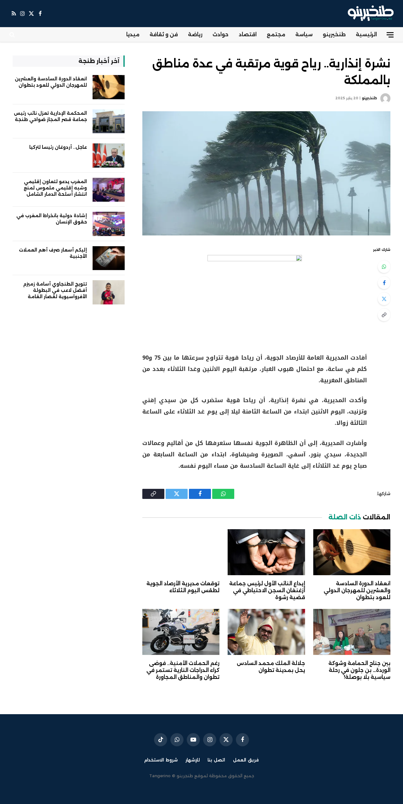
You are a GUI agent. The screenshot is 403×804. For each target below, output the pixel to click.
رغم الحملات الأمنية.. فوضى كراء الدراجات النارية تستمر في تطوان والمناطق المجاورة (182, 670)
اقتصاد (248, 35)
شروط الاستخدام (161, 759)
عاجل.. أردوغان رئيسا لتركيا (58, 147)
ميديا (132, 35)
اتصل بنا (216, 759)
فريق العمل (246, 759)
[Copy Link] (384, 315)
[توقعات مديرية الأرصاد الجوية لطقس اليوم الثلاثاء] (180, 552)
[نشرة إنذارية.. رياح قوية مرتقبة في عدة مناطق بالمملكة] (266, 173)
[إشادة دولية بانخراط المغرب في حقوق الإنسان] (109, 224)
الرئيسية (366, 35)
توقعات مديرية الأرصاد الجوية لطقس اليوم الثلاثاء (182, 587)
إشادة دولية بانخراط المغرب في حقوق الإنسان (51, 219)
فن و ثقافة (164, 35)
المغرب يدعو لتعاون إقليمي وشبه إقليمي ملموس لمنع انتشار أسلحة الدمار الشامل (55, 188)
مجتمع (276, 35)
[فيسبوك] (384, 282)
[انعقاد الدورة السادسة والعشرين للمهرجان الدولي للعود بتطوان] (351, 552)
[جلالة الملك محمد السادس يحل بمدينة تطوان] (266, 632)
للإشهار (192, 759)
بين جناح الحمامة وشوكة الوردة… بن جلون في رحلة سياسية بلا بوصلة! (359, 670)
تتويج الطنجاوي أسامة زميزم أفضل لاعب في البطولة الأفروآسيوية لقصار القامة (55, 290)
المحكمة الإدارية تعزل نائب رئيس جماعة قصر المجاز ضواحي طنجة (50, 116)
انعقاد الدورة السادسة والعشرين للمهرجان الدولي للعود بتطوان (357, 590)
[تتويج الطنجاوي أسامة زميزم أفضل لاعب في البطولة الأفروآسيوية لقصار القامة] (109, 292)
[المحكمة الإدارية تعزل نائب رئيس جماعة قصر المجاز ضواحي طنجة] (109, 121)
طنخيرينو (334, 35)
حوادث (221, 35)
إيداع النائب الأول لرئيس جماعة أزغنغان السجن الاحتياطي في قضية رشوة (267, 590)
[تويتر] (384, 298)
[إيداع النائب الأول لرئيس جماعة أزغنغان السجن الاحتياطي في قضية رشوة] (266, 552)
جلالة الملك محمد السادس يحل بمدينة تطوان (271, 666)
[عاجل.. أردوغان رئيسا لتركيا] (109, 155)
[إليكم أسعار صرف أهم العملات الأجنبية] (109, 258)
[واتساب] (384, 266)
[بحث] (12, 35)
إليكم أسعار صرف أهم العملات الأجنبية (53, 253)
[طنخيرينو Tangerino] (369, 13)
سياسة (304, 35)
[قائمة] (390, 35)
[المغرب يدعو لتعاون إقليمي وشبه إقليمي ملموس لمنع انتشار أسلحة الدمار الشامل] (109, 190)
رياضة (195, 35)
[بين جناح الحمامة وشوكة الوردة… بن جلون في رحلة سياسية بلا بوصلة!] (351, 632)
